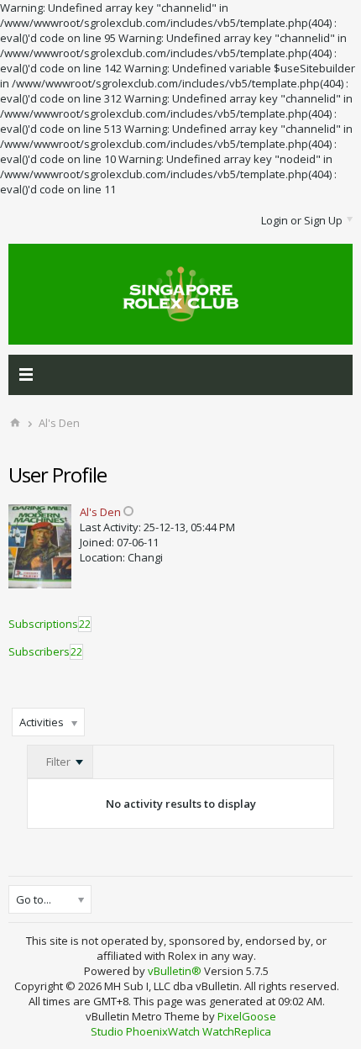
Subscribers (39, 651)
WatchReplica (236, 1031)
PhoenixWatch (163, 1031)
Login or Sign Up (302, 220)
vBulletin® (174, 970)
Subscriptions (43, 623)
